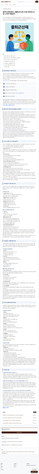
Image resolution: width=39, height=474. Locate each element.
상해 (25, 73)
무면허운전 (10, 130)
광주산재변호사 (5, 80)
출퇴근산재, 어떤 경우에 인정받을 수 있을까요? (12, 57)
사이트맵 (2, 469)
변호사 (17, 102)
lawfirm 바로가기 (19, 432)
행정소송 (17, 93)
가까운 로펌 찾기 (34, 469)
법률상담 (25, 133)
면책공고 (6, 4)
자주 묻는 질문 (6, 66)
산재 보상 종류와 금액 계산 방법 (9, 65)
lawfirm (14, 4)
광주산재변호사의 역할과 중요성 (9, 56)
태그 (3, 4)
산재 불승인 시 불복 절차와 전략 (9, 63)
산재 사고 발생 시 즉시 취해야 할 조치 (10, 59)
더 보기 (35, 412)
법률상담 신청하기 (34, 471)
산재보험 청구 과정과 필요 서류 (9, 61)
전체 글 (2, 466)
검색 (36, 1)
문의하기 (10, 4)
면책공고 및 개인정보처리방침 (31, 465)
